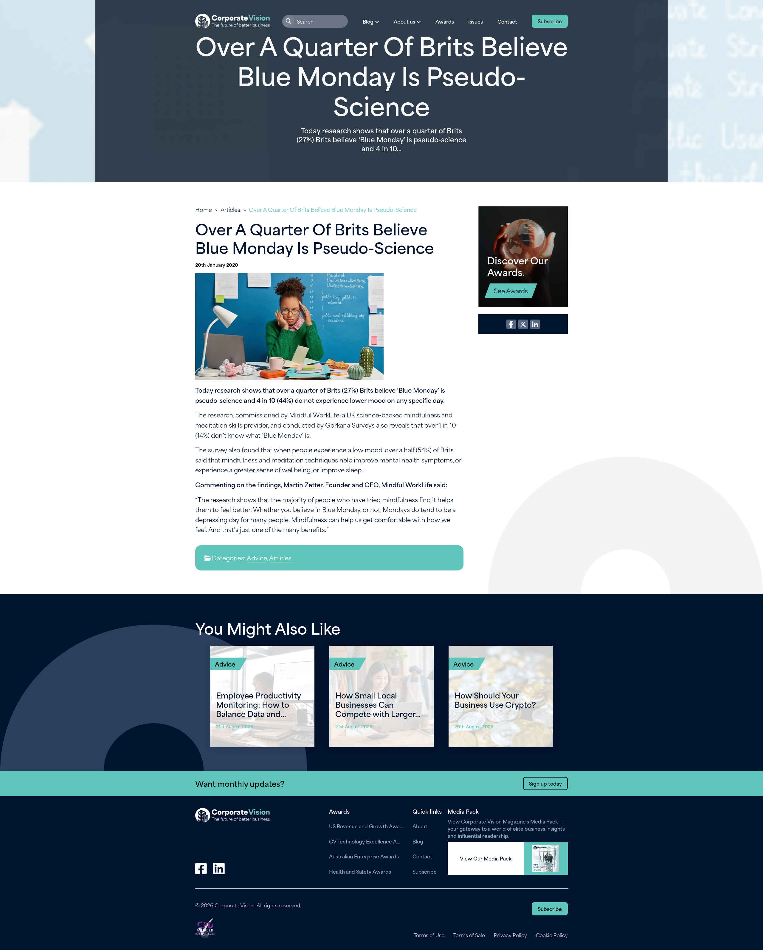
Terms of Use (429, 935)
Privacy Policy (510, 935)
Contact (507, 21)
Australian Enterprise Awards (364, 856)
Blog (417, 841)
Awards (444, 21)
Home (203, 209)
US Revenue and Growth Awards (366, 825)
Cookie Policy (552, 935)
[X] (523, 324)
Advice (257, 557)
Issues (475, 21)
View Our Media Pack (485, 858)
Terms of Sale (469, 935)
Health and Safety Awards (360, 871)
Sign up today (545, 783)
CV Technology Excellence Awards (366, 841)
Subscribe (550, 21)
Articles (230, 209)
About (419, 825)
